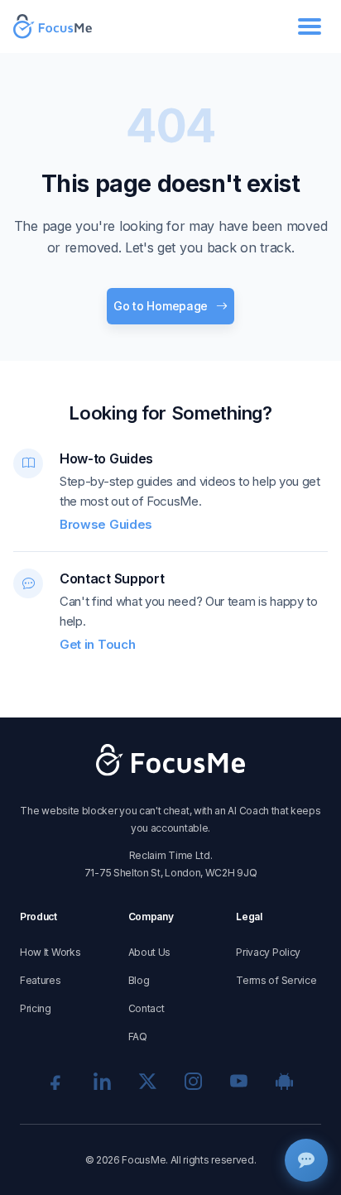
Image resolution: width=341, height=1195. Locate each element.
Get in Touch (97, 644)
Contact (146, 1008)
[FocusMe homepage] (52, 27)
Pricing (35, 1008)
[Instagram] (193, 1081)
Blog (139, 980)
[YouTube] (238, 1081)
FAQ (137, 1036)
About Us (149, 952)
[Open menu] (309, 26)
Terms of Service (276, 980)
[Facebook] (56, 1081)
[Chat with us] (306, 1160)
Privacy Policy (268, 952)
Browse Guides (106, 524)
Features (40, 980)
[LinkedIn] (102, 1081)
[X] (147, 1081)
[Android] (284, 1081)
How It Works (50, 952)
